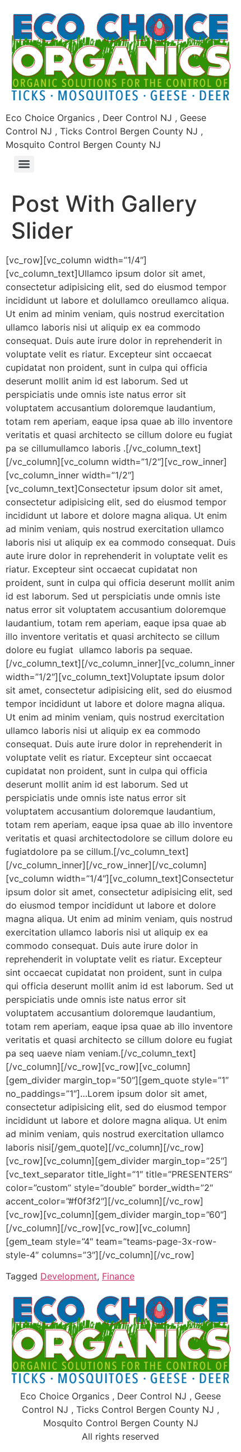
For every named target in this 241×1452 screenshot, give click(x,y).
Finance (118, 1276)
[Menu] (24, 164)
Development (68, 1276)
